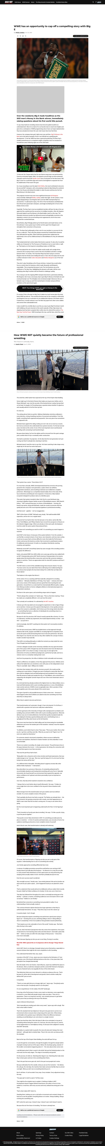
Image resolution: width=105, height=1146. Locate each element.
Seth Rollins (41, 186)
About (32, 2)
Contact (51, 1133)
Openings (38, 1133)
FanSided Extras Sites (61, 2)
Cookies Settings (54, 1138)
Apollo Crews (36, 178)
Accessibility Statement (23, 1138)
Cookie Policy (69, 1135)
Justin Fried (19, 344)
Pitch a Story (20, 1135)
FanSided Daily (83, 1133)
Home (18, 322)
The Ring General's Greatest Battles (45, 2)
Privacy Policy (40, 1135)
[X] (93, 2)
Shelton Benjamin (49, 257)
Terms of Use (53, 1135)
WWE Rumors (26, 2)
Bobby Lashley (36, 197)
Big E (52, 134)
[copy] (26, 36)
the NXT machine (48, 601)
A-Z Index (38, 1138)
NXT (22, 1121)
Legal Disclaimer (84, 1135)
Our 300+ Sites (69, 1133)
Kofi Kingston (54, 195)
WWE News (18, 2)
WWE (22, 322)
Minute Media (9, 1142)
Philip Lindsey (20, 32)
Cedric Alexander (36, 257)
